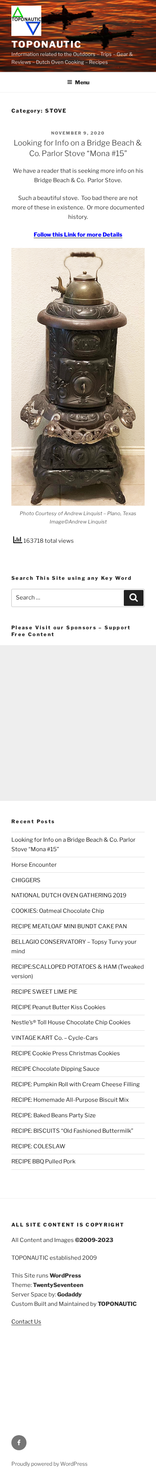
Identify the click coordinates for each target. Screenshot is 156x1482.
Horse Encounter (34, 864)
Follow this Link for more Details (78, 234)
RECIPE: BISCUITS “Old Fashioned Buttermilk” (72, 1130)
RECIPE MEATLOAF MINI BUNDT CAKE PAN (69, 926)
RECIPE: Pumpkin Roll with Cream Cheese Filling (75, 1084)
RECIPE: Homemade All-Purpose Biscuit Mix (70, 1099)
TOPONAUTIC (46, 44)
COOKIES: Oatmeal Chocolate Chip (57, 910)
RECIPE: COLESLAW (38, 1146)
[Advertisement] (78, 723)
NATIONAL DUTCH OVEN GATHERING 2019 (68, 895)
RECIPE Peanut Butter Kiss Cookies (58, 1007)
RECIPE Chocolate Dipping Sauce (55, 1068)
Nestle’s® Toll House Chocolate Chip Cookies (71, 1022)
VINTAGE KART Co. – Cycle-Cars (54, 1037)
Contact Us (26, 1321)
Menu (82, 82)
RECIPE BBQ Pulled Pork (43, 1161)
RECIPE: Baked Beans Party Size (53, 1115)
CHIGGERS (26, 880)
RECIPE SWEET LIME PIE (44, 991)
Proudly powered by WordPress (49, 1463)
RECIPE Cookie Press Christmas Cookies (65, 1053)
